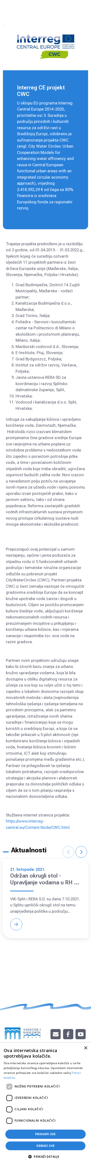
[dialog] (45, 1104)
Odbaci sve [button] (45, 1146)
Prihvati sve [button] (45, 1134)
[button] (45, 1156)
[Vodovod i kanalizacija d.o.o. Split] (23, 1031)
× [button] (85, 1048)
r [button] (81, 852)
